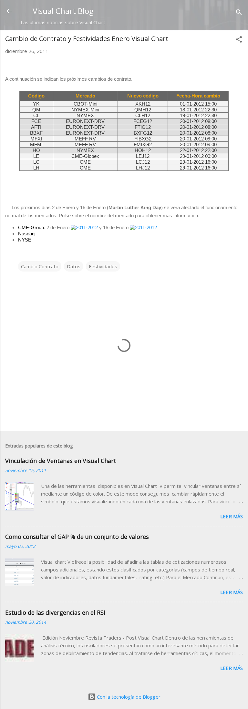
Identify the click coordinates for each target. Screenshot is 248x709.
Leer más (231, 516)
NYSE (24, 239)
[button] (239, 40)
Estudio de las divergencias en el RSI (55, 612)
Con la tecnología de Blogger (128, 697)
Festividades (103, 266)
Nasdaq (26, 233)
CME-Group (31, 227)
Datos (73, 266)
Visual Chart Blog (63, 10)
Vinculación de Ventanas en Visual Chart (60, 461)
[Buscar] (239, 13)
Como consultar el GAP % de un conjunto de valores (77, 536)
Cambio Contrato (39, 266)
